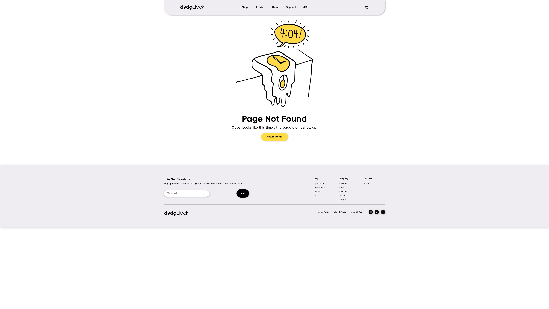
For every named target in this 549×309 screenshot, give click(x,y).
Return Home (274, 136)
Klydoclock (319, 183)
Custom (317, 191)
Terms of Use (356, 212)
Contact (343, 195)
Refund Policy (339, 212)
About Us (343, 183)
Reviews (343, 191)
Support (343, 199)
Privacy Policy (322, 212)
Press (341, 187)
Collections (319, 187)
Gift (315, 195)
